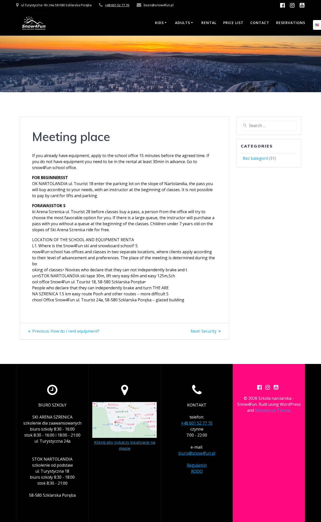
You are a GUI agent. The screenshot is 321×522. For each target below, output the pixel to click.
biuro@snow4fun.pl (196, 453)
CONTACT (259, 22)
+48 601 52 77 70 (117, 5)
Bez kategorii (255, 158)
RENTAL (208, 22)
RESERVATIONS (290, 22)
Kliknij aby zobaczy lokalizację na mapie (124, 445)
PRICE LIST (233, 22)
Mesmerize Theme (272, 410)
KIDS (159, 22)
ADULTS (182, 22)
